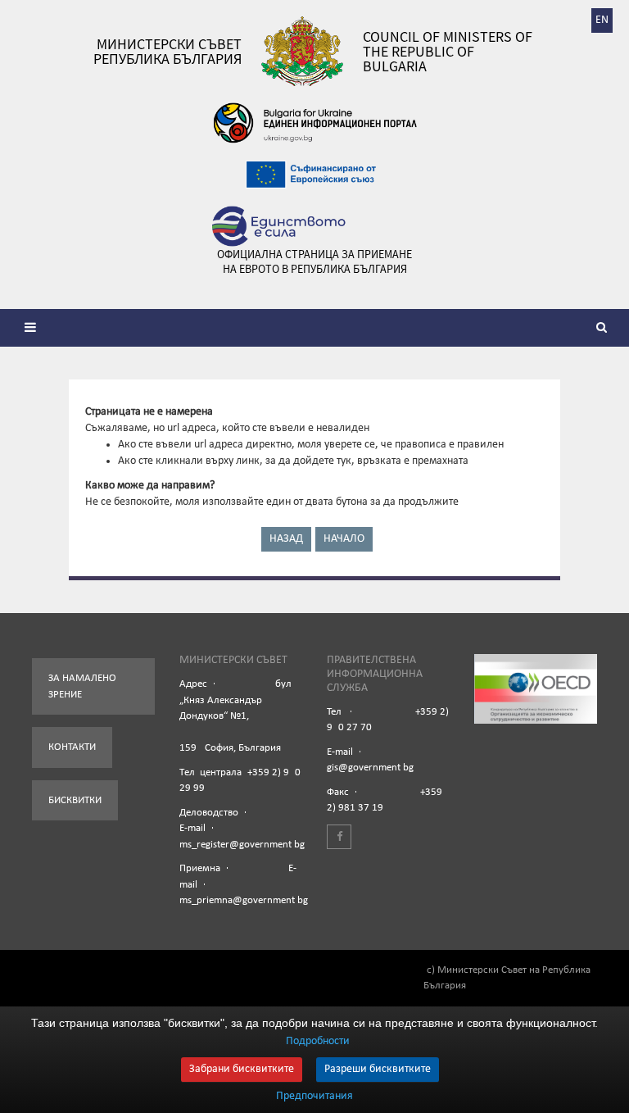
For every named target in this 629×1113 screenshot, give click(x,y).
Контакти (72, 747)
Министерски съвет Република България (167, 51)
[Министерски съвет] (302, 51)
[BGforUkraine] (314, 122)
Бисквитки (75, 800)
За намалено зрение (82, 686)
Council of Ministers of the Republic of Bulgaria (447, 52)
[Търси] (604, 329)
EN (602, 20)
